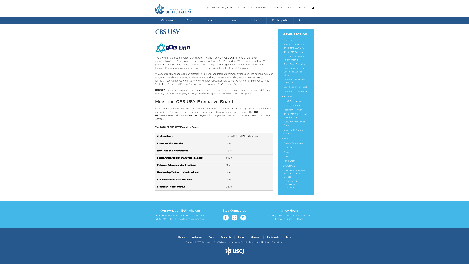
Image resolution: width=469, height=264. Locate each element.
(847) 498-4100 (164, 219)
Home (181, 237)
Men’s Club (287, 96)
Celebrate (210, 20)
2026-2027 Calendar (293, 52)
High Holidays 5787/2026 (218, 8)
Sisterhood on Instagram (295, 91)
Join (290, 8)
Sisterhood (287, 40)
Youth (285, 139)
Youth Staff (289, 161)
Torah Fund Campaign (294, 64)
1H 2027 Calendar (292, 105)
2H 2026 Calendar (292, 101)
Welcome (168, 20)
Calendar (277, 8)
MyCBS (242, 8)
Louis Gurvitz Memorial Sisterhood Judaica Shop (295, 72)
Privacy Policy (277, 242)
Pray (189, 20)
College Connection (293, 143)
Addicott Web (265, 242)
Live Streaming (259, 8)
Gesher (287, 152)
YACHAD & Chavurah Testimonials (292, 184)
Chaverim (288, 148)
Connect (254, 20)
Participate (280, 20)
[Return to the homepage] (173, 8)
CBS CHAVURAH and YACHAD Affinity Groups (294, 174)
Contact (302, 8)
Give (302, 20)
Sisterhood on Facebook (295, 87)
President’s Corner (293, 110)
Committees (288, 166)
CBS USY (288, 157)
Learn (233, 20)
